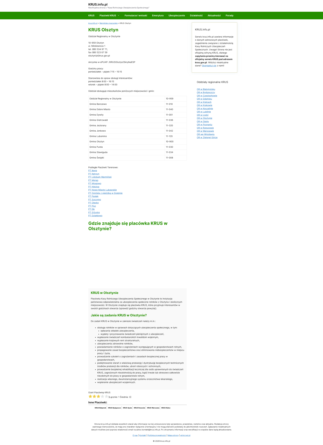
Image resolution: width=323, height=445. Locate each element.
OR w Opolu (203, 121)
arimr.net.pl (185, 435)
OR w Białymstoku (206, 89)
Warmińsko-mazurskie (108, 23)
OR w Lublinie (204, 111)
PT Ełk (91, 209)
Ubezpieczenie (177, 15)
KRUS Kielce (165, 408)
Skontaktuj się (209, 65)
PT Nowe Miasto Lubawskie (102, 190)
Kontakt (142, 435)
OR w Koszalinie (205, 108)
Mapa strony (173, 435)
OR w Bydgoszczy (206, 92)
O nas (135, 435)
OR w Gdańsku (204, 99)
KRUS (91, 15)
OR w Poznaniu (204, 124)
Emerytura (158, 15)
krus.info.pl (92, 23)
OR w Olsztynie (204, 118)
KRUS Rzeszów (139, 408)
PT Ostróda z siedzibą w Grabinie (105, 193)
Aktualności (214, 15)
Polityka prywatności (157, 435)
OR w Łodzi (202, 115)
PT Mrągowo (94, 183)
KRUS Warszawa (153, 408)
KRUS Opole (127, 408)
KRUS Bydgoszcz (114, 408)
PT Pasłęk (93, 196)
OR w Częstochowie (207, 95)
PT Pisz (92, 206)
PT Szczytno (94, 199)
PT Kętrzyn (93, 174)
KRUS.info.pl (97, 4)
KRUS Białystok (100, 408)
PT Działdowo (95, 215)
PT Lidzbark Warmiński (100, 177)
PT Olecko (93, 202)
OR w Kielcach (204, 102)
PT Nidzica (93, 186)
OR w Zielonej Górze (207, 137)
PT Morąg (93, 180)
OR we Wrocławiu (205, 134)
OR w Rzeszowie (205, 128)
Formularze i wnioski (136, 15)
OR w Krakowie (204, 105)
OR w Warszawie (205, 131)
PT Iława (92, 170)
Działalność (196, 15)
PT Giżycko (94, 212)
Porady (229, 15)
